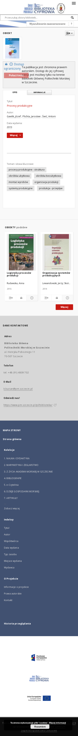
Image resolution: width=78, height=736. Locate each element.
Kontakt (8, 600)
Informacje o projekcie (16, 587)
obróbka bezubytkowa (48, 175)
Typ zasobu (10, 554)
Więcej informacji (57, 722)
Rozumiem (40, 726)
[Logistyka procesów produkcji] (21, 252)
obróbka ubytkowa (19, 175)
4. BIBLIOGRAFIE (12, 478)
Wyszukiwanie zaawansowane (47, 23)
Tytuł (6, 527)
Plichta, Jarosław (32, 116)
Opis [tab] (14, 92)
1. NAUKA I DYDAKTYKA (17, 458)
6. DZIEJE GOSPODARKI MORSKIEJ (21, 491)
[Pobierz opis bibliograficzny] (10, 297)
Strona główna (12, 439)
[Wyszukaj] (72, 18)
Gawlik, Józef (14, 116)
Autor (7, 534)
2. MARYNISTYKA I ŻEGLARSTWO (21, 465)
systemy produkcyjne (21, 188)
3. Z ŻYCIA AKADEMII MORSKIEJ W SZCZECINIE (28, 471)
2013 (9, 127)
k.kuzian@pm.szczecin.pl (18, 388)
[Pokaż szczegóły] (31, 297)
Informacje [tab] (39, 92)
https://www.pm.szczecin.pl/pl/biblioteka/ (28, 405)
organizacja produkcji (46, 182)
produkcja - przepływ (50, 188)
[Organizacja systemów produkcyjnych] (57, 252)
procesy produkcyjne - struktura (26, 169)
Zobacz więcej (12, 508)
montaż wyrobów (18, 182)
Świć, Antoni (49, 116)
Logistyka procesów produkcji (19, 274)
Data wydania (11, 547)
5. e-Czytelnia (11, 484)
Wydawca (9, 567)
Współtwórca (11, 541)
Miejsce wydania (13, 561)
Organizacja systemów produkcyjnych (56, 274)
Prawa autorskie (13, 593)
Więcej (64, 307)
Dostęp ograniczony (14, 66)
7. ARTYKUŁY (11, 498)
